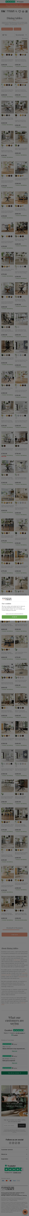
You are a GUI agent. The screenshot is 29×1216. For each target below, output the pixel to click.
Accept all (14, 616)
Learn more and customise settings (14, 613)
